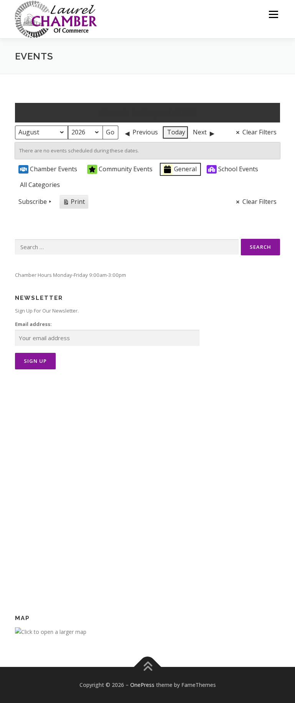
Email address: (33, 324)
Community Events (125, 169)
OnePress (142, 684)
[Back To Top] (147, 667)
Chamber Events (53, 169)
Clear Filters (259, 132)
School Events (238, 169)
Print (74, 203)
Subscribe (32, 201)
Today (176, 132)
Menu (273, 14)
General (185, 169)
